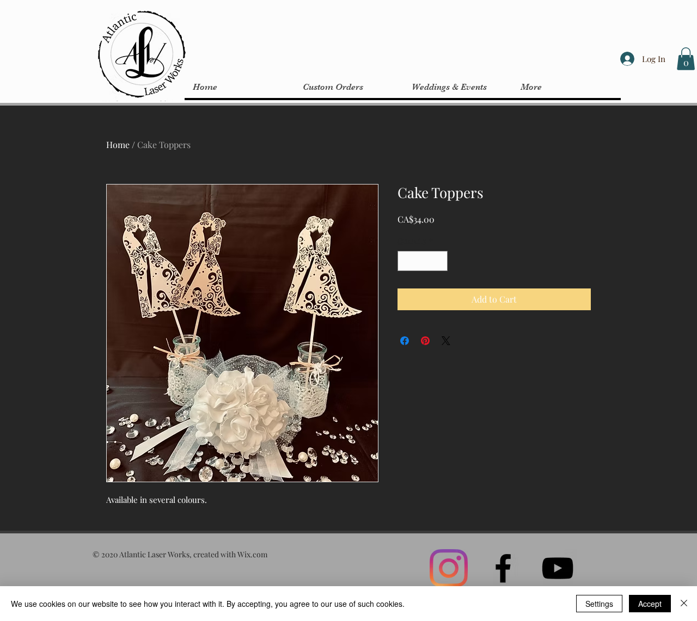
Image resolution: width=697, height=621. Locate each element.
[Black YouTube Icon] (558, 568)
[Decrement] (406, 260)
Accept (650, 603)
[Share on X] (446, 340)
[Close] (683, 603)
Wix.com (252, 554)
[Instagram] (449, 568)
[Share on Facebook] (404, 340)
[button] (685, 58)
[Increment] (439, 260)
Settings (599, 603)
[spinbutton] (422, 260)
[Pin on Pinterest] (425, 340)
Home (118, 144)
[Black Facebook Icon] (503, 568)
